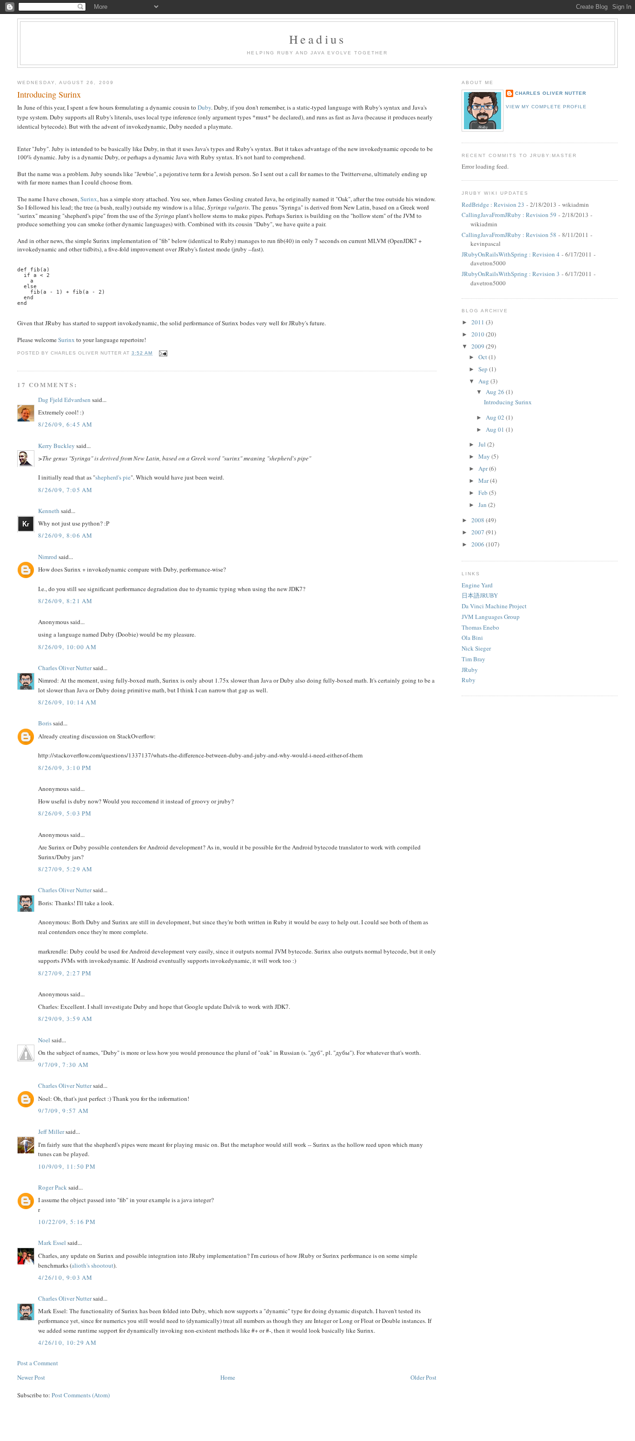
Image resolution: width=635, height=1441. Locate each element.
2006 (478, 544)
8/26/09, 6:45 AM (65, 424)
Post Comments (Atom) (81, 1395)
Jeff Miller (51, 1131)
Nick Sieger (476, 648)
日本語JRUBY (480, 595)
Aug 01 (496, 429)
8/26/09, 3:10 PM (65, 767)
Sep (483, 369)
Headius (317, 39)
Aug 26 (496, 392)
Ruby (469, 680)
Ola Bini (472, 637)
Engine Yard (477, 585)
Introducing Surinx (49, 94)
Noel (44, 1040)
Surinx (88, 199)
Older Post (423, 1377)
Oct (483, 357)
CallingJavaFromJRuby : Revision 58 (509, 234)
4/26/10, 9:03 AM (65, 1277)
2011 (478, 322)
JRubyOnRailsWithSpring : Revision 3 (511, 274)
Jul (482, 444)
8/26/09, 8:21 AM (65, 601)
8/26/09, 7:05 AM (65, 490)
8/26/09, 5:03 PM (65, 813)
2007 (478, 532)
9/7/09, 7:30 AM (63, 1064)
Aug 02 (496, 417)
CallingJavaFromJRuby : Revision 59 (509, 215)
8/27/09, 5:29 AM (65, 869)
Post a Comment (37, 1363)
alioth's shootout (92, 1265)
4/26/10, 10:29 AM (67, 1342)
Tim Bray (473, 659)
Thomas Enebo (480, 627)
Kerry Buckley (56, 445)
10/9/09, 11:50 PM (67, 1166)
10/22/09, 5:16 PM (67, 1221)
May (484, 456)
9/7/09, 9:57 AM (63, 1110)
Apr (483, 468)
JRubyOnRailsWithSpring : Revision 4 (511, 254)
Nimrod (47, 557)
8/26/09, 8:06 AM (65, 535)
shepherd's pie (113, 477)
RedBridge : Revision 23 (493, 204)
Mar (484, 480)
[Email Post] (162, 352)
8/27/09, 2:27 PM (65, 973)
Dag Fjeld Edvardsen (64, 399)
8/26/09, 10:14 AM (67, 702)
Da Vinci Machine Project (494, 606)
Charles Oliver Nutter (65, 668)
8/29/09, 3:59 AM (65, 1018)
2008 (478, 520)
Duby (204, 107)
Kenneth (49, 511)
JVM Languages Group (491, 616)
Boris (45, 723)
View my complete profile (546, 106)
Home (227, 1377)
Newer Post (31, 1377)
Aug (484, 381)
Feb (483, 492)
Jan (483, 504)
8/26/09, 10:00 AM (67, 647)
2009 (478, 346)
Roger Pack (52, 1187)
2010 (478, 334)
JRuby (470, 669)
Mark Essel (52, 1242)
